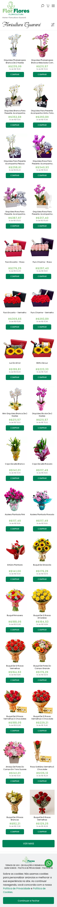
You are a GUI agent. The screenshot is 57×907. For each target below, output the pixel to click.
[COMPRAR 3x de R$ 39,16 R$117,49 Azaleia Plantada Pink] (14, 499)
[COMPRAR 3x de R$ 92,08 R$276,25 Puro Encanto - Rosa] (14, 247)
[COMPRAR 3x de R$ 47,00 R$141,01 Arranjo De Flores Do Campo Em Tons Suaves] (14, 751)
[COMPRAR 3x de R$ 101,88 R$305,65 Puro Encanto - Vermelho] (14, 297)
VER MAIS (28, 843)
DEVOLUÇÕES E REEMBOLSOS (33, 865)
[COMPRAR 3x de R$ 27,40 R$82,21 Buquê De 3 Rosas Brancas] (14, 802)
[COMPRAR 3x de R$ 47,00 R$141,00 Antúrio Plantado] (14, 549)
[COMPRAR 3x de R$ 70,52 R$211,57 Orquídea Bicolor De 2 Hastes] (42, 398)
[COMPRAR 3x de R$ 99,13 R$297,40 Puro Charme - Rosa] (42, 247)
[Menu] (53, 5)
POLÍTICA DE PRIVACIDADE (29, 868)
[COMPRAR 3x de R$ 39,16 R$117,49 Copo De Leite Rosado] (42, 449)
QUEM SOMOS (10, 868)
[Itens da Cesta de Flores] (47, 5)
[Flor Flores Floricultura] (28, 860)
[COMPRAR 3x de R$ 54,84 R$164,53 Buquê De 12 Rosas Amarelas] (42, 600)
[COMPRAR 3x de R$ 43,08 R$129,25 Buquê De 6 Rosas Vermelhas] (42, 802)
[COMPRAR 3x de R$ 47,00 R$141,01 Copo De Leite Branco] (14, 449)
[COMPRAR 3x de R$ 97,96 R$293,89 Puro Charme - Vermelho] (42, 297)
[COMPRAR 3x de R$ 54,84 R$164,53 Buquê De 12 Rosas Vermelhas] (14, 650)
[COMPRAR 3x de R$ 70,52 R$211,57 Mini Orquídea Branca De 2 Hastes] (14, 398)
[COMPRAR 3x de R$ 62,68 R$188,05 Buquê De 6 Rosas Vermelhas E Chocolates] (14, 701)
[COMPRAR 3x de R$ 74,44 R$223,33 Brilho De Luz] (42, 348)
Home (4, 17)
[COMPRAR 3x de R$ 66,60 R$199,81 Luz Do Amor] (14, 348)
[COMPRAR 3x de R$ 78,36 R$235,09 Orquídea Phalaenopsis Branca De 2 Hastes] (14, 45)
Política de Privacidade (16, 888)
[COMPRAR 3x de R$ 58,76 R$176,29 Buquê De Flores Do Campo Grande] (42, 650)
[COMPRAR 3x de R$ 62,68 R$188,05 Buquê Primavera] (14, 600)
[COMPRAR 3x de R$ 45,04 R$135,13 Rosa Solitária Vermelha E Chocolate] (42, 751)
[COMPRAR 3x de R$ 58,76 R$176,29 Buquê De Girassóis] (42, 549)
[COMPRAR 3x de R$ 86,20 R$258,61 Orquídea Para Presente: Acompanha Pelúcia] (14, 146)
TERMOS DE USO (12, 865)
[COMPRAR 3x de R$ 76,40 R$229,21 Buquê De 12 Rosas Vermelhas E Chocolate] (42, 701)
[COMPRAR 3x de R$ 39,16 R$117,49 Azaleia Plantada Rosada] (42, 499)
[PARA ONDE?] (42, 5)
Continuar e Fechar (28, 900)
